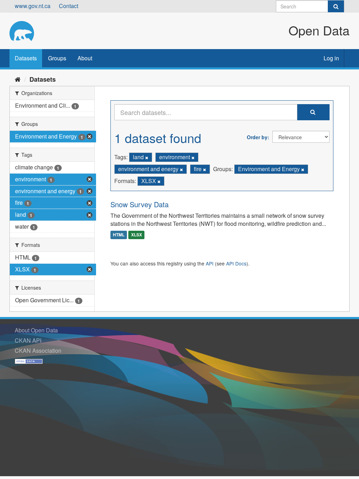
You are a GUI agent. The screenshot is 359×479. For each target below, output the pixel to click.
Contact (68, 6)
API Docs (236, 263)
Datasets (26, 58)
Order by (257, 137)
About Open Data (36, 330)
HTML (118, 234)
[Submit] (336, 6)
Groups (57, 58)
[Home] (18, 78)
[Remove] (146, 157)
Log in (331, 58)
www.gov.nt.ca (32, 6)
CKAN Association (38, 350)
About (84, 58)
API (210, 263)
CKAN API (28, 340)
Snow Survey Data (139, 204)
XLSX (136, 234)
